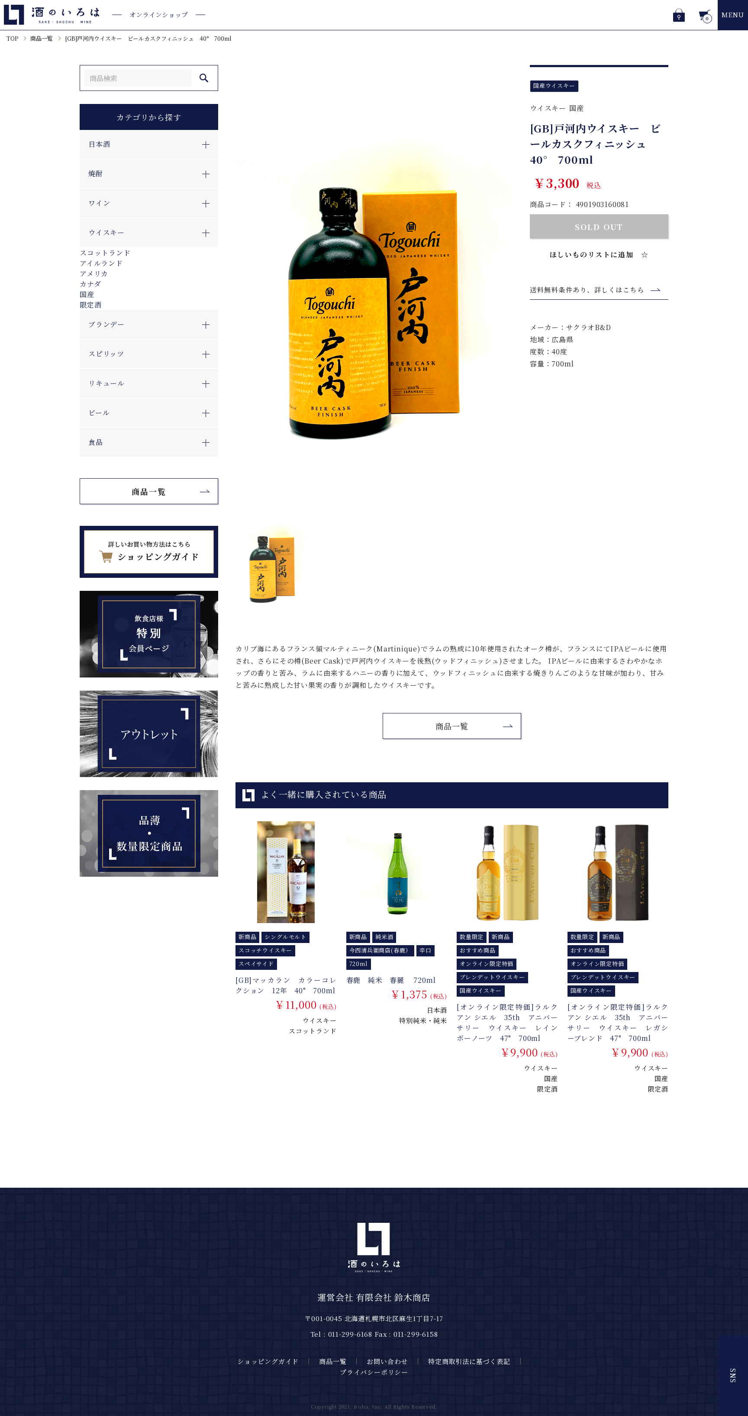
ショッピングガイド (268, 1361)
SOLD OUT (599, 226)
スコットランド (105, 253)
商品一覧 (41, 38)
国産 (87, 294)
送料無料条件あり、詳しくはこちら (587, 289)
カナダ (90, 284)
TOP (12, 38)
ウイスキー (548, 108)
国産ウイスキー (554, 85)
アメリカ (94, 274)
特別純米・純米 (423, 1020)
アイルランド (101, 263)
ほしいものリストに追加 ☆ (599, 254)
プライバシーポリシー (374, 1372)
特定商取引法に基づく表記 (469, 1361)
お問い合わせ (387, 1361)
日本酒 (437, 1009)
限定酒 (90, 305)
